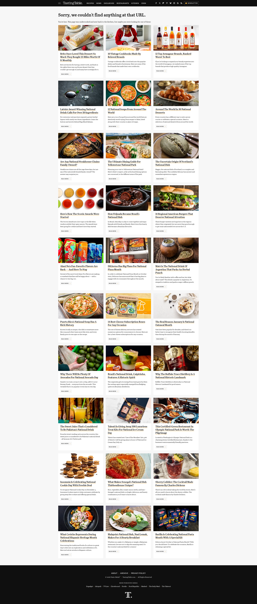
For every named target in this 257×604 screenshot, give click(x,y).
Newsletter (193, 3)
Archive (124, 573)
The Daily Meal (154, 586)
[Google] (178, 3)
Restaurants (123, 3)
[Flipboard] (163, 3)
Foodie (124, 586)
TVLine (106, 586)
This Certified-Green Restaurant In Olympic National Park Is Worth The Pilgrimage (174, 429)
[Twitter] (160, 3)
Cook (143, 3)
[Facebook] (156, 3)
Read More (65, 74)
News (98, 3)
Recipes (90, 3)
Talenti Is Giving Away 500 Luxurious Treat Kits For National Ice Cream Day (127, 429)
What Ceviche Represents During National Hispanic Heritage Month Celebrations (78, 537)
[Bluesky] (171, 3)
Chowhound (115, 586)
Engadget (89, 586)
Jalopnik (98, 586)
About (114, 573)
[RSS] (181, 3)
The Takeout (166, 586)
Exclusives (109, 3)
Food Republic (134, 586)
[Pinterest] (167, 3)
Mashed (144, 586)
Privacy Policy (138, 573)
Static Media (115, 577)
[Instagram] (174, 3)
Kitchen (135, 3)
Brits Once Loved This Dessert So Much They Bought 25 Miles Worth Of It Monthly (80, 57)
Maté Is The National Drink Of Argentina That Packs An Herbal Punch (172, 269)
